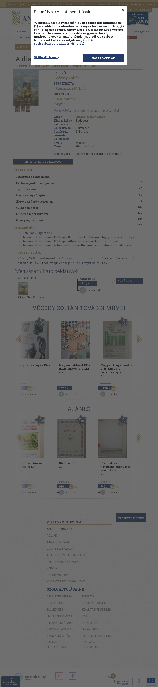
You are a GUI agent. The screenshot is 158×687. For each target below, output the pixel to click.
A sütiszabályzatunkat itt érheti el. (63, 41)
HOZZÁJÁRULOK (103, 58)
